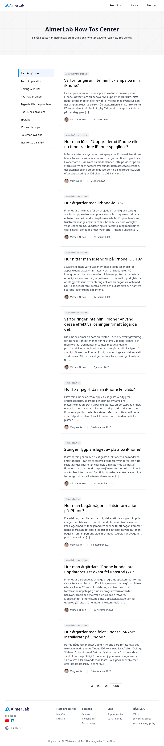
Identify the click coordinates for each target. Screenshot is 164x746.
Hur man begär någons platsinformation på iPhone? (101, 508)
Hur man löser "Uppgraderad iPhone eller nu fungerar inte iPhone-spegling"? (102, 144)
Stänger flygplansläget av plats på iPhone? (102, 449)
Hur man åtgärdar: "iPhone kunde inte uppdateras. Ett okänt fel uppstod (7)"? (99, 569)
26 (106, 685)
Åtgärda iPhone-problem (76, 73)
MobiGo (60, 714)
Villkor (136, 714)
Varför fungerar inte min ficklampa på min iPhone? (102, 83)
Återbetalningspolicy (144, 723)
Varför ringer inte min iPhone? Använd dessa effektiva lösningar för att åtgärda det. (100, 324)
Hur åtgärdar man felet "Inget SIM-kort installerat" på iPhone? (99, 634)
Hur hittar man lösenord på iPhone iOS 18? (103, 259)
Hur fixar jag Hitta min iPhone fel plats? (99, 389)
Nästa (115, 685)
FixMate (60, 718)
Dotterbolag (88, 723)
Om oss (86, 714)
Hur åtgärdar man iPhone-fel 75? (93, 202)
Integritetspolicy (142, 718)
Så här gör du (30, 73)
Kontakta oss (89, 718)
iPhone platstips (73, 382)
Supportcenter (115, 714)
